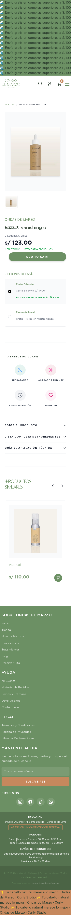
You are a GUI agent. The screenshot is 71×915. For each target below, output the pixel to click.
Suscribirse (35, 781)
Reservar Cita (11, 662)
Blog (5, 656)
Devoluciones (11, 700)
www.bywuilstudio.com (45, 883)
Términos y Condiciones (18, 725)
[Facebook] (30, 802)
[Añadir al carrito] (58, 578)
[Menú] (67, 84)
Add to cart (37, 256)
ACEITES (10, 104)
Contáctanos (10, 707)
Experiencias (10, 643)
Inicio (5, 623)
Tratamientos (11, 649)
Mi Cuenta (8, 680)
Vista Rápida (35, 551)
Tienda (6, 629)
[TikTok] (41, 802)
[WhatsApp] (51, 802)
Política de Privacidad (16, 731)
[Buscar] (40, 84)
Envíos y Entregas (14, 694)
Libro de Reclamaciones (18, 738)
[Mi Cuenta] (50, 84)
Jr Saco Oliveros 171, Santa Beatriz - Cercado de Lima (35, 821)
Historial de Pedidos (15, 687)
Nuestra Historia (13, 636)
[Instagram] (20, 802)
